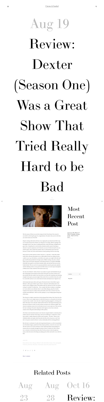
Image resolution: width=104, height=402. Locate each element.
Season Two (53, 344)
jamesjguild (58, 342)
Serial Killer (46, 342)
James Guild (25, 340)
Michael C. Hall (40, 342)
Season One (46, 344)
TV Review (25, 344)
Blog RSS (70, 278)
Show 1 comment (26, 356)
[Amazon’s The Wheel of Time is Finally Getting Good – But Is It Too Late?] (74, 230)
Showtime (35, 344)
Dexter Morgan (33, 342)
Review (27, 342)
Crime (54, 342)
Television (30, 344)
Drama (50, 342)
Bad (50, 344)
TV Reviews (52, 199)
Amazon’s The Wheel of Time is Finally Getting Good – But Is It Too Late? (73, 235)
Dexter (24, 342)
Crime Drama (40, 344)
